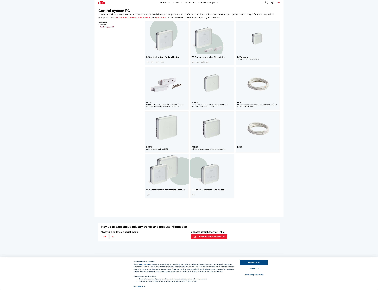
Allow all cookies (254, 262)
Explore (177, 2)
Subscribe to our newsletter (211, 236)
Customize (252, 269)
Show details (138, 286)
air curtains (118, 17)
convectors (161, 17)
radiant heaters (144, 17)
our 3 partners (144, 264)
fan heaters (130, 17)
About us (189, 2)
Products (164, 2)
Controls (103, 25)
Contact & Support (207, 2)
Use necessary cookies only (253, 275)
